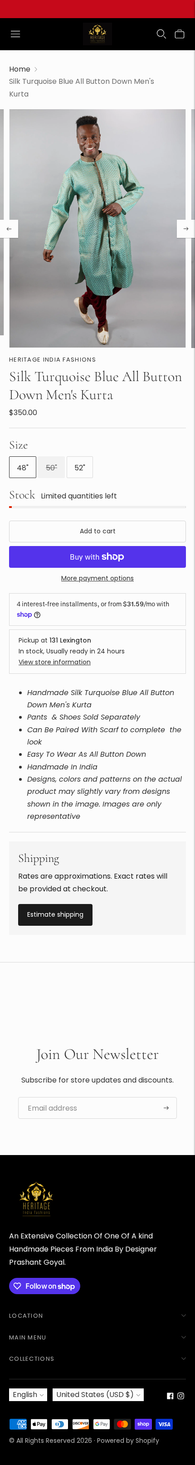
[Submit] (166, 1108)
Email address (49, 1097)
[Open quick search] (161, 34)
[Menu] (15, 34)
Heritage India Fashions (52, 359)
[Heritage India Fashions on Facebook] (170, 1397)
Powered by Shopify (128, 1440)
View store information (55, 662)
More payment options (97, 578)
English (25, 1394)
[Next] (186, 229)
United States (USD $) (95, 1394)
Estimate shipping (55, 914)
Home (19, 69)
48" (23, 468)
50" (51, 468)
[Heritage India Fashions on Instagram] (180, 1397)
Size (18, 445)
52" (79, 468)
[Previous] (9, 229)
